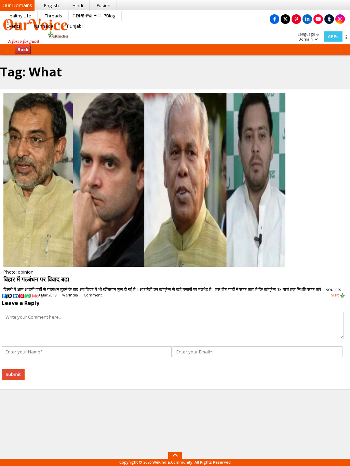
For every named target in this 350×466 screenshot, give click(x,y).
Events (13, 26)
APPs (333, 36)
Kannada (43, 26)
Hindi (77, 5)
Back (22, 49)
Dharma (84, 16)
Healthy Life (18, 16)
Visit (335, 295)
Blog (110, 16)
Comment (93, 295)
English (51, 5)
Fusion (103, 5)
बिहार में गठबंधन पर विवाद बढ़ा (36, 279)
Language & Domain (308, 36)
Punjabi (75, 26)
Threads (53, 16)
